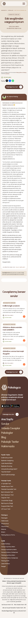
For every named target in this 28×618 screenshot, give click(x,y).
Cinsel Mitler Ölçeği (6, 500)
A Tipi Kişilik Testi (6, 483)
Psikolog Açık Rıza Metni (8, 555)
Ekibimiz (3, 529)
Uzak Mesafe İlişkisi (6, 463)
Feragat (3, 566)
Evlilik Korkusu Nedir (7, 458)
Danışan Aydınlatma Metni (9, 549)
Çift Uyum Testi (5, 509)
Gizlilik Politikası (5, 544)
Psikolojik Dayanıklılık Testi (8, 489)
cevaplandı (7, 73)
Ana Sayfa (7, 419)
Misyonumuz (5, 523)
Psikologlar (7, 432)
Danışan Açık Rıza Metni (8, 546)
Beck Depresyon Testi (7, 495)
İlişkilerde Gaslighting (7, 460)
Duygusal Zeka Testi (7, 506)
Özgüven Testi (5, 498)
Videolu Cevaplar (10, 428)
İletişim (3, 532)
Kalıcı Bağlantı (20, 267)
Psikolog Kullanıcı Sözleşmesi (9, 558)
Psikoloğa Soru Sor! (12, 87)
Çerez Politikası (5, 563)
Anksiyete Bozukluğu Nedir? (9, 469)
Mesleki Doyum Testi (7, 486)
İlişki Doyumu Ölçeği (7, 503)
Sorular (10, 10)
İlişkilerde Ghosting (6, 466)
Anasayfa (4, 10)
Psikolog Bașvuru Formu (8, 535)
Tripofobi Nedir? (6, 472)
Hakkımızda (7, 446)
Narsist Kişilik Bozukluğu (8, 474)
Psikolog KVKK (5, 561)
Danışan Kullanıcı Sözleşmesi (9, 552)
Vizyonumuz (4, 526)
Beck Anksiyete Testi (7, 492)
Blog (3, 437)
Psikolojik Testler (10, 441)
